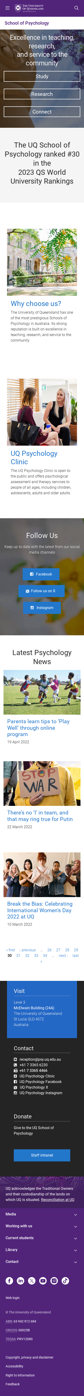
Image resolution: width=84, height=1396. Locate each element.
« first (10, 950)
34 (45, 955)
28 (67, 950)
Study (42, 76)
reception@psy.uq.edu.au (40, 1059)
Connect (42, 112)
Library (12, 1250)
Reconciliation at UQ (57, 1200)
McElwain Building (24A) (34, 1008)
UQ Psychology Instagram (41, 1093)
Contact (12, 1261)
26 (49, 950)
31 (18, 955)
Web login (13, 1298)
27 (58, 950)
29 (76, 950)
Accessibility (14, 1366)
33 (36, 955)
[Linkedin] (20, 1281)
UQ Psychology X (32, 1087)
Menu (7, 8)
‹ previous (28, 950)
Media (11, 1214)
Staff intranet (42, 1155)
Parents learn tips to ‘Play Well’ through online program (38, 727)
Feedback (13, 1384)
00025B (24, 1330)
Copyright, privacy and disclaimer (29, 1357)
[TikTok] (65, 1281)
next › (63, 955)
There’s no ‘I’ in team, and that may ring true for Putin (40, 816)
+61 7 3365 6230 (34, 1065)
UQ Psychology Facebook (41, 1082)
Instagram (45, 607)
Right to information (20, 1375)
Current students (20, 1238)
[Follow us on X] (31, 1281)
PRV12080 (25, 1339)
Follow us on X (43, 591)
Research (42, 94)
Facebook (44, 574)
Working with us (19, 1226)
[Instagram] (54, 1281)
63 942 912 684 (25, 1321)
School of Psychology (27, 23)
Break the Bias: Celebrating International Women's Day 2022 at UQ (40, 910)
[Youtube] (43, 1281)
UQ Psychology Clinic (37, 1076)
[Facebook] (9, 1281)
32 (27, 955)
